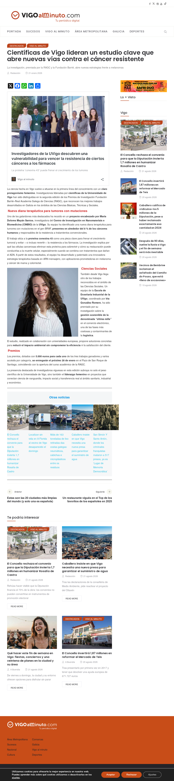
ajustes (16, 777)
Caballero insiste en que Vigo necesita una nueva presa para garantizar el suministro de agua (81, 447)
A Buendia (15, 669)
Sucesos (33, 31)
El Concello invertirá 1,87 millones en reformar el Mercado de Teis (87, 655)
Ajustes (152, 774)
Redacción (15, 73)
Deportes (137, 31)
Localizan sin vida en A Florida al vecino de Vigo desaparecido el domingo (38, 443)
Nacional (11, 749)
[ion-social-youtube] (161, 3)
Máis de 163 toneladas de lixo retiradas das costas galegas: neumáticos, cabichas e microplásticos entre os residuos (59, 451)
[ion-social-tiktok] (165, 3)
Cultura (11, 754)
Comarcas (37, 739)
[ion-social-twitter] (153, 3)
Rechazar (131, 774)
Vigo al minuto (57, 31)
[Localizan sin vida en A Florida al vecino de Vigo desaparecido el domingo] (41, 417)
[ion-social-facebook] (150, 3)
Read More (17, 606)
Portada (14, 31)
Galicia (119, 31)
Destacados (17, 45)
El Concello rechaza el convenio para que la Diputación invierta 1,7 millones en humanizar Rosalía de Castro (31, 569)
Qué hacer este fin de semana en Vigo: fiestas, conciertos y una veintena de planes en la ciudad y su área (30, 658)
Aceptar (110, 774)
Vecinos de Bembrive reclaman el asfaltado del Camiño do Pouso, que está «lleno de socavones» (153, 273)
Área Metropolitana (91, 31)
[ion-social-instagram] (158, 3)
